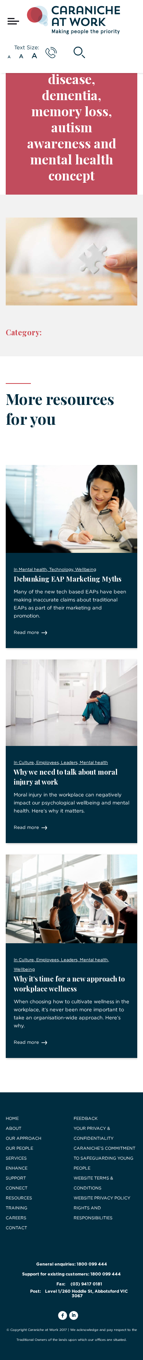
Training (16, 1208)
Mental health (33, 569)
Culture (26, 762)
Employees (47, 762)
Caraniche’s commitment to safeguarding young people (104, 1158)
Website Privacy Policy (102, 1198)
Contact (16, 1227)
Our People (19, 1148)
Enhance (16, 1168)
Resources (19, 1198)
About (13, 1128)
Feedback (86, 1118)
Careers (16, 1217)
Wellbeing (85, 569)
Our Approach (23, 1138)
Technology (61, 569)
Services (16, 1158)
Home (12, 1118)
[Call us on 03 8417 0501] (51, 52)
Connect (16, 1188)
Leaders (69, 762)
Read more (26, 632)
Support (16, 1178)
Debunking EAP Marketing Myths (67, 578)
